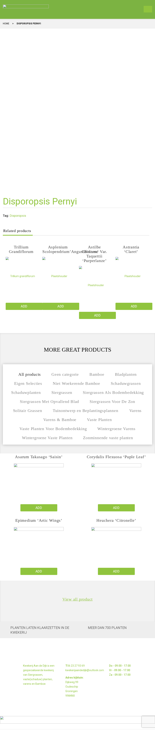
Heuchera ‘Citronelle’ (116, 520)
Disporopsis (18, 215)
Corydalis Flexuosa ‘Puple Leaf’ (116, 456)
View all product (77, 599)
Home (6, 23)
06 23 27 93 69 (76, 665)
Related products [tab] (17, 231)
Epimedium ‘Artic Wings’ (38, 520)
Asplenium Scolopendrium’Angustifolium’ (70, 249)
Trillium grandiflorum (21, 249)
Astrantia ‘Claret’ (131, 249)
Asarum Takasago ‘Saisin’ (38, 456)
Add (24, 306)
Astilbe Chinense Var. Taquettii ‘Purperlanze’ (94, 254)
